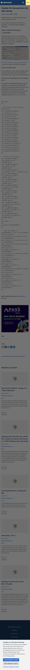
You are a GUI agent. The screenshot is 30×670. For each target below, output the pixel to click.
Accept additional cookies (11, 660)
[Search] (23, 2)
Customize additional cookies (11, 667)
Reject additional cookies (11, 663)
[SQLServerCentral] (1, 2)
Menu (27, 2)
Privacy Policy (11, 656)
